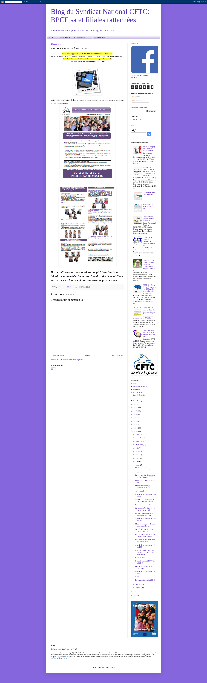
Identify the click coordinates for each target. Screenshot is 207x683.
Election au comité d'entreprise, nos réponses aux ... (144, 470)
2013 (136, 431)
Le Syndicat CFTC (64, 37)
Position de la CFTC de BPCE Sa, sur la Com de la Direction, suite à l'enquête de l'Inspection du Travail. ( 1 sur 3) (144, 173)
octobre (138, 441)
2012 (136, 592)
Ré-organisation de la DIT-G (145, 580)
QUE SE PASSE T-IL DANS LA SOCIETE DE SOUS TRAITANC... (145, 552)
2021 (136, 404)
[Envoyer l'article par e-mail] (75, 287)
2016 (136, 421)
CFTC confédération (140, 120)
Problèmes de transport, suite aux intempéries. (145, 541)
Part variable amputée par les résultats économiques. (145, 535)
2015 (136, 425)
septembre (139, 445)
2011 (136, 595)
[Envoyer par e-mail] (80, 287)
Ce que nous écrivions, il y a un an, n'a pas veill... (145, 509)
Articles (137, 97)
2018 (136, 414)
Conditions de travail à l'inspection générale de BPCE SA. (149, 241)
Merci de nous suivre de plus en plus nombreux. (145, 525)
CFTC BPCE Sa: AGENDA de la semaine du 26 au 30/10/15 (149, 334)
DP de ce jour (139, 558)
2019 (136, 411)
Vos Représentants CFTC (82, 37)
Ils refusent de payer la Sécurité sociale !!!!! (148, 219)
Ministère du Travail (140, 386)
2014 (136, 428)
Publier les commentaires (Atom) (72, 360)
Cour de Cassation (139, 395)
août (137, 448)
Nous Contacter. (99, 37)
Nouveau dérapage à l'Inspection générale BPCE (149, 149)
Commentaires (139, 101)
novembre (139, 438)
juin (137, 455)
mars (137, 465)
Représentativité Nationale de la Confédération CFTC (145, 476)
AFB (134, 384)
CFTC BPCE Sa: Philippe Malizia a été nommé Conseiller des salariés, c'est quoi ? (144, 265)
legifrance (136, 389)
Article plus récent (57, 356)
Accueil (51, 37)
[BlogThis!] (82, 287)
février (138, 584)
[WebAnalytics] (53, 370)
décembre (139, 434)
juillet (138, 451)
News (137, 577)
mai (137, 458)
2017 (136, 418)
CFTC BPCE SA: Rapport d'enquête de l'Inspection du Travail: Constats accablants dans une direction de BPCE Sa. (144, 313)
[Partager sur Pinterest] (89, 287)
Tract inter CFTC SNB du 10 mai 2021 (149, 206)
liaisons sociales (138, 392)
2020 (136, 408)
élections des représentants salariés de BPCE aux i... (144, 514)
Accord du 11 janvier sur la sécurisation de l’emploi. (144, 501)
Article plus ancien (117, 356)
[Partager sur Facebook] (87, 287)
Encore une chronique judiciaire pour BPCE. (143, 487)
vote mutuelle (139, 491)
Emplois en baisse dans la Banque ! (149, 193)
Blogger (112, 667)
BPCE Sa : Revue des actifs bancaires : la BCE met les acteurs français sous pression (149, 289)
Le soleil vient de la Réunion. (145, 505)
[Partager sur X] (84, 287)
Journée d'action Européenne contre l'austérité (145, 530)
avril (137, 462)
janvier (138, 588)
